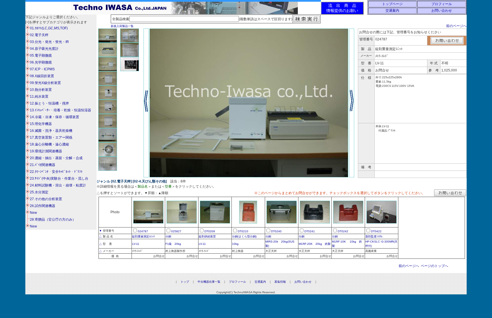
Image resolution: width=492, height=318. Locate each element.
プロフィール (441, 4)
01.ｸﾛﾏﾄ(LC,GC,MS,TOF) (49, 28)
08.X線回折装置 (42, 76)
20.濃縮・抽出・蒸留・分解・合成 (56, 158)
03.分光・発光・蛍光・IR (49, 42)
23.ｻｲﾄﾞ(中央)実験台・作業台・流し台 (59, 178)
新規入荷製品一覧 (122, 26)
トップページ (392, 4)
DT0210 (243, 231)
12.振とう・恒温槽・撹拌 (49, 103)
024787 (143, 231)
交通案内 (392, 11)
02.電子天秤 (39, 35)
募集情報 (280, 281)
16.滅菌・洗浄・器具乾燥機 (51, 131)
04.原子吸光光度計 (44, 49)
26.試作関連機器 (42, 206)
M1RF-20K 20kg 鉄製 (315, 243)
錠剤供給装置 (207, 236)
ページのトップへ (434, 266)
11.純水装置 (39, 97)
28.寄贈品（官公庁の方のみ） (53, 219)
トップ (185, 281)
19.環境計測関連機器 (46, 151)
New (33, 213)
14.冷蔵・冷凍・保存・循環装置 (54, 117)
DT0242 (343, 231)
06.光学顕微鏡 (41, 62)
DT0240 (276, 231)
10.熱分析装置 (41, 90)
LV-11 (135, 243)
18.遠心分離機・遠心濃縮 (49, 144)
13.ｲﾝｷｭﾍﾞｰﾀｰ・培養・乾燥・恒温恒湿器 (60, 110)
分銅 (168, 236)
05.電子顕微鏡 (41, 56)
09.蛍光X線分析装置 (45, 83)
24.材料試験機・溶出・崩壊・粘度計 (58, 185)
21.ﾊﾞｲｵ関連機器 (42, 165)
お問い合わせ (441, 11)
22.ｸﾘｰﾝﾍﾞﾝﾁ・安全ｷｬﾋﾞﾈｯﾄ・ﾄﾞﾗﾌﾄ (56, 172)
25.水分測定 (39, 192)
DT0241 (309, 231)
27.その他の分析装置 (46, 199)
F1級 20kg (173, 243)
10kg (235, 243)
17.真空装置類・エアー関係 (51, 137)
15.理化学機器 (41, 124)
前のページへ (456, 26)
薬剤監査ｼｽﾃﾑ (373, 236)
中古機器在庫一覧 (209, 281)
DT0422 (376, 231)
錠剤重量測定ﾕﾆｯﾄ (143, 236)
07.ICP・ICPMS (42, 69)
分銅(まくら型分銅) (244, 236)
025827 (176, 231)
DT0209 (209, 231)
